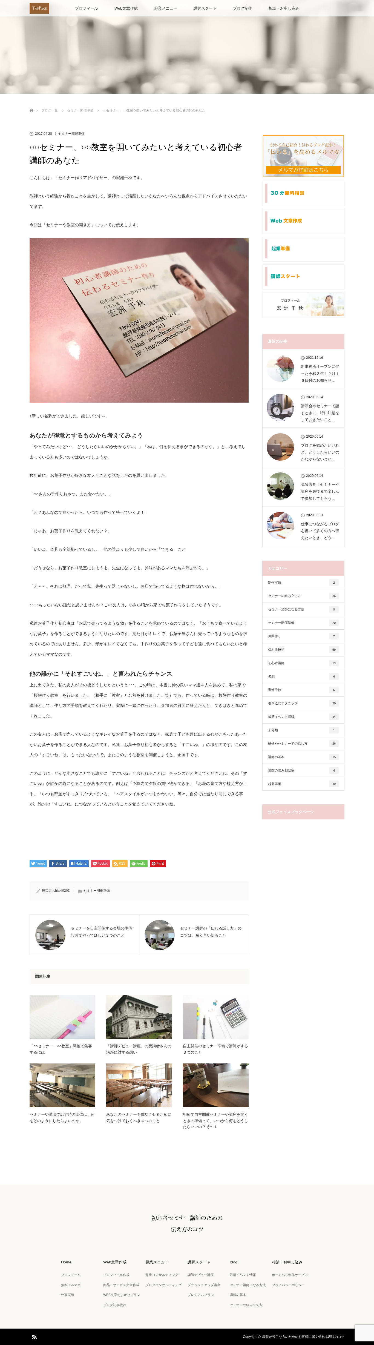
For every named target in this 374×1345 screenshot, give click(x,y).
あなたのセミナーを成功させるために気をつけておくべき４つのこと (138, 1117)
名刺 (301, 676)
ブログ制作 (242, 8)
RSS (34, 1336)
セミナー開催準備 (71, 133)
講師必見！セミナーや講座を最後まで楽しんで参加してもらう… (320, 491)
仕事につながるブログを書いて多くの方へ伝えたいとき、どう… (320, 531)
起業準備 (302, 784)
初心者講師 (302, 663)
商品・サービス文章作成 (121, 1285)
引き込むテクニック (302, 703)
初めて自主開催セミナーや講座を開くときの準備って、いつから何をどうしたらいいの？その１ (215, 1120)
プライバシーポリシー (288, 1285)
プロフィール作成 (116, 1275)
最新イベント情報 (302, 717)
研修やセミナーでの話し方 (302, 743)
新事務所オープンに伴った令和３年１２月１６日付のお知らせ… (320, 373)
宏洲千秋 (301, 690)
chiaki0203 (61, 891)
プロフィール (86, 8)
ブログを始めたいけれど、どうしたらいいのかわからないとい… (320, 452)
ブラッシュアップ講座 (204, 1285)
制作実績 (301, 582)
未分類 (301, 730)
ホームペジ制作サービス (290, 1275)
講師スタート (205, 8)
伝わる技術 (302, 650)
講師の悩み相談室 (301, 770)
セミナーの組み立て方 (302, 596)
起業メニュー (165, 8)
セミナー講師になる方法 (301, 609)
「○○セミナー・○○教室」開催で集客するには (61, 1049)
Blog (233, 1262)
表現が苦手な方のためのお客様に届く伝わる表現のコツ (303, 1337)
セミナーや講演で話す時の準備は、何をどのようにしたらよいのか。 (62, 1117)
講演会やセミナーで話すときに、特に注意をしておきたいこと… (320, 413)
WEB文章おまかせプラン (121, 1295)
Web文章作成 (126, 8)
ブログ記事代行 (114, 1305)
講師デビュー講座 (201, 1275)
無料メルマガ (71, 1285)
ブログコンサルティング (163, 1285)
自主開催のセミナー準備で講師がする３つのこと (215, 1049)
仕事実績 (67, 1295)
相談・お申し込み (284, 8)
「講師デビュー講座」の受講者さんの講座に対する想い (138, 1049)
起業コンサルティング (161, 1275)
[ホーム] (31, 104)
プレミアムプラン (201, 1295)
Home (66, 1262)
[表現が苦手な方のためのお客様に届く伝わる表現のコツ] (187, 1237)
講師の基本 (302, 757)
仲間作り (301, 636)
